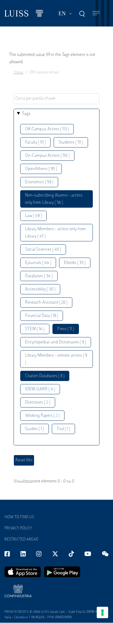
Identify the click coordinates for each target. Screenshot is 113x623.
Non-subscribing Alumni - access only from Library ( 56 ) (54, 199)
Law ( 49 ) (33, 216)
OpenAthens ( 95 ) (41, 169)
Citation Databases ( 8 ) (44, 376)
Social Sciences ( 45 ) (43, 249)
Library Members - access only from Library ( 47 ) (55, 233)
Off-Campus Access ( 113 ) (47, 129)
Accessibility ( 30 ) (40, 289)
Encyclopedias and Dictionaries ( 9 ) (55, 342)
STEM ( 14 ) (35, 329)
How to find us (19, 517)
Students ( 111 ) (70, 142)
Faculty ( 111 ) (35, 142)
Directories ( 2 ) (37, 402)
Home (18, 72)
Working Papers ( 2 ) (42, 416)
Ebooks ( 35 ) (75, 263)
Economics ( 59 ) (39, 182)
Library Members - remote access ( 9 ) (56, 359)
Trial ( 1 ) (63, 429)
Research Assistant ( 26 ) (46, 302)
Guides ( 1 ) (34, 429)
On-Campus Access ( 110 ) (47, 155)
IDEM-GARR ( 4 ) (40, 389)
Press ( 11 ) (65, 329)
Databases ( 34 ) (39, 276)
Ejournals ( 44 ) (38, 263)
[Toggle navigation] (96, 13)
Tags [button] (26, 114)
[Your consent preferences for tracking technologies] (102, 612)
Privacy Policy (18, 528)
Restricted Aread (21, 539)
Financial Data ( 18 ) (41, 316)
